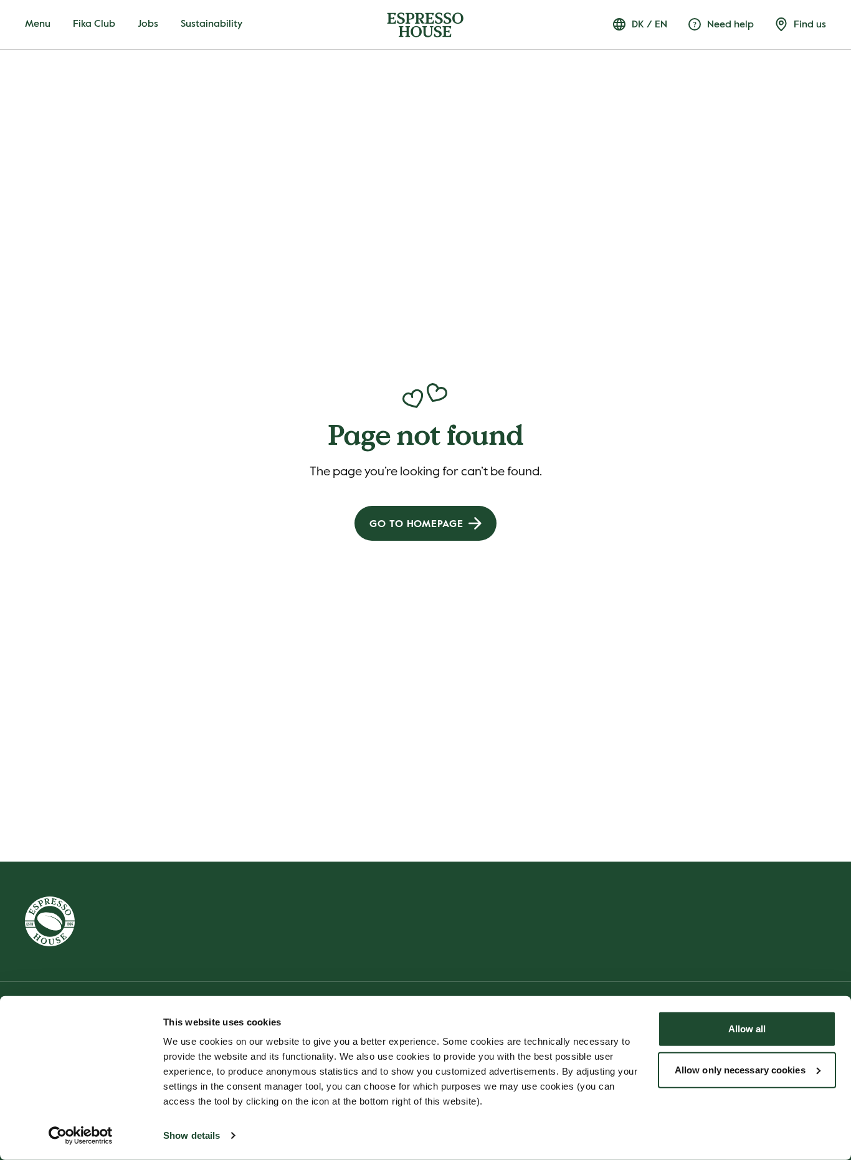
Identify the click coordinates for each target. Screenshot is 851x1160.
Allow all (747, 1029)
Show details (191, 1135)
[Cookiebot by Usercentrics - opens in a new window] (80, 1135)
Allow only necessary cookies (740, 1069)
